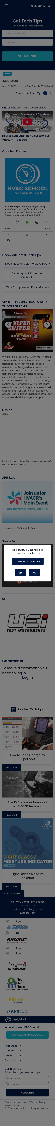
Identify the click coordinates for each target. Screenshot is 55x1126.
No (34, 572)
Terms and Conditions (27, 561)
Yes (20, 572)
